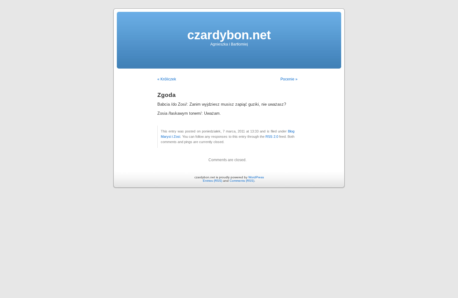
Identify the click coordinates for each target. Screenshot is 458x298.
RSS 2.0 (271, 136)
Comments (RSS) (242, 180)
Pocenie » (289, 79)
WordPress (256, 177)
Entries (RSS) (212, 180)
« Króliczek (166, 79)
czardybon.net (229, 35)
